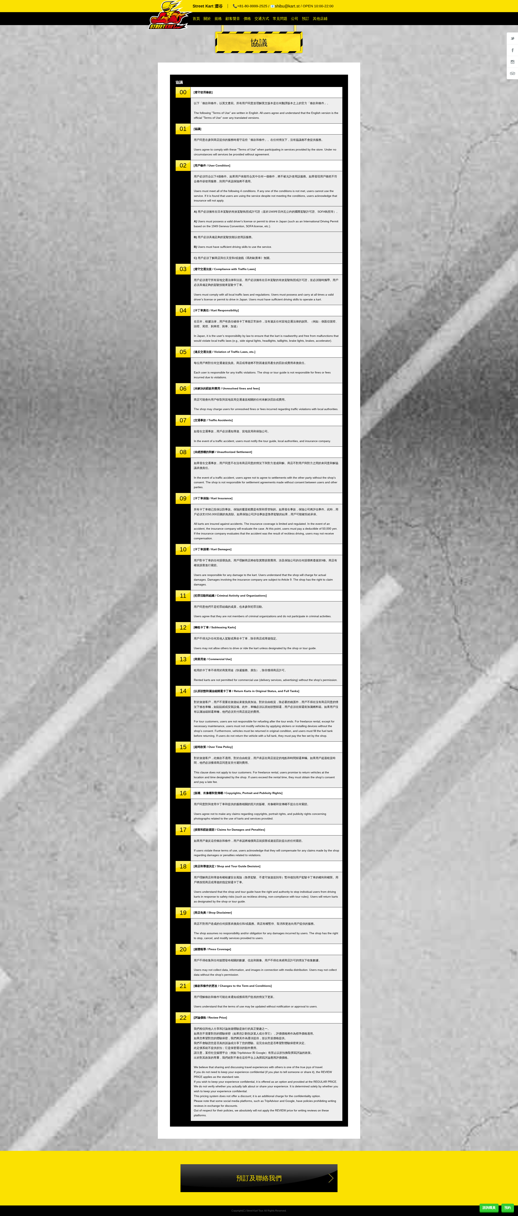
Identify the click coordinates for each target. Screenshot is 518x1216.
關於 (207, 19)
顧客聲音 (232, 19)
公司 (294, 19)
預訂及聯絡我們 (259, 1178)
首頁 (196, 19)
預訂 (305, 19)
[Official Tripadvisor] (512, 73)
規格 (218, 19)
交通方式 (262, 19)
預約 (507, 1207)
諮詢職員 (489, 1207)
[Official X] (512, 38)
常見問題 (280, 19)
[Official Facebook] (512, 50)
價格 (247, 19)
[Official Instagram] (512, 62)
